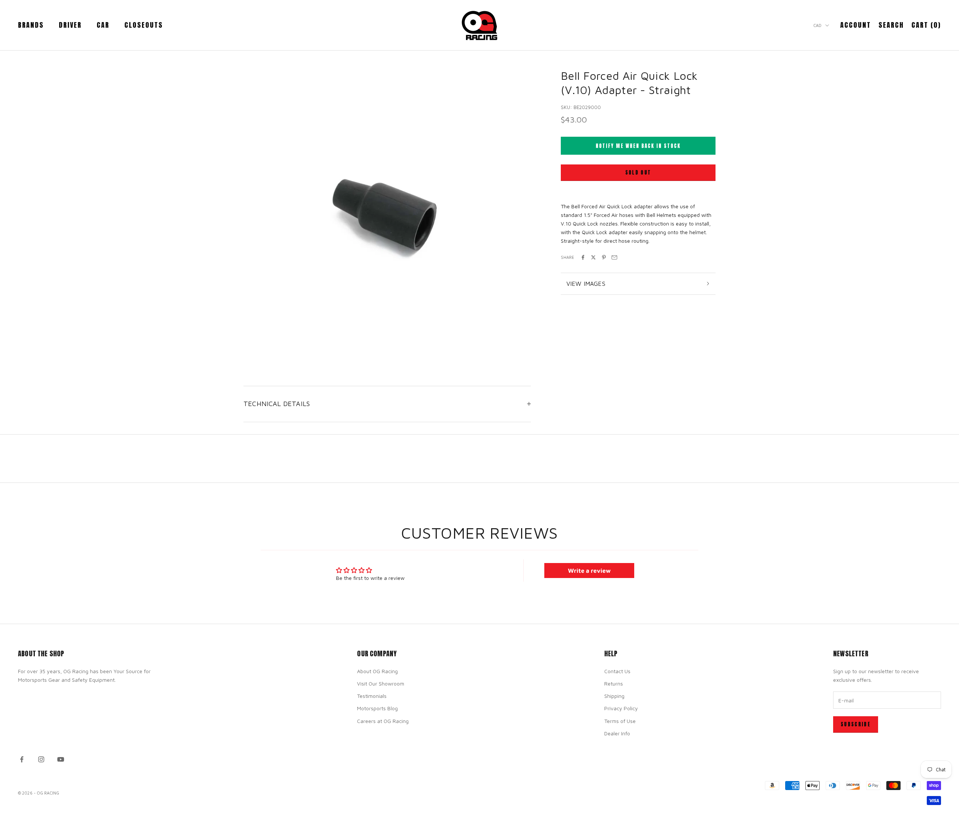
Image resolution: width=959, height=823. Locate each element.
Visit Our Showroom (380, 683)
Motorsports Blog (377, 708)
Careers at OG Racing (383, 721)
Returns (613, 683)
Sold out (638, 172)
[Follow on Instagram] (41, 759)
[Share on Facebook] (583, 257)
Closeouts (143, 25)
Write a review (589, 570)
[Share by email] (614, 257)
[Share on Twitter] (593, 257)
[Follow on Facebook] (21, 759)
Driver (70, 25)
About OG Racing (377, 671)
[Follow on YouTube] (60, 759)
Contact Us (617, 671)
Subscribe (856, 724)
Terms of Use (620, 721)
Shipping (614, 696)
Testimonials (372, 696)
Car (103, 25)
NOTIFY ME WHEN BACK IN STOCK (638, 145)
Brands (31, 25)
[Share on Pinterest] (604, 257)
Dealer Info (617, 733)
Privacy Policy (621, 708)
